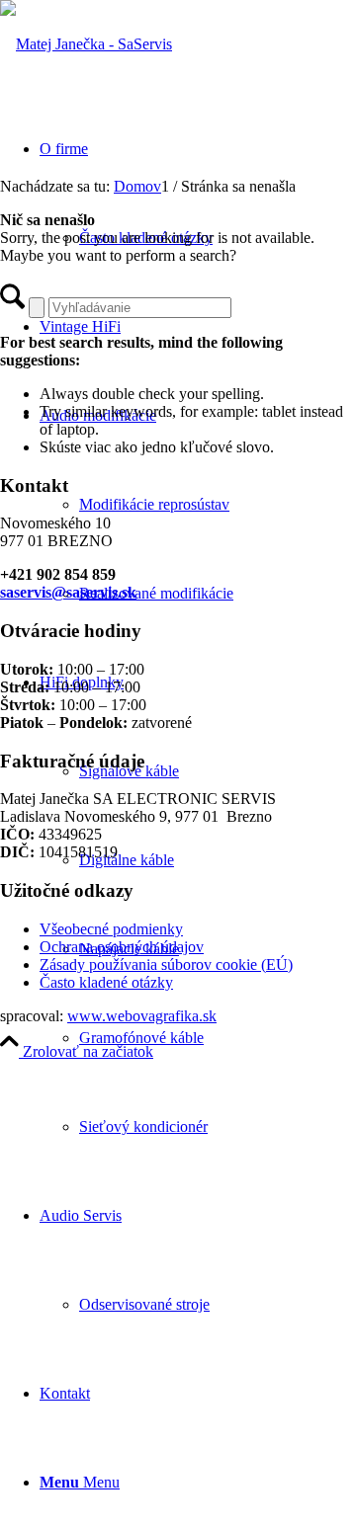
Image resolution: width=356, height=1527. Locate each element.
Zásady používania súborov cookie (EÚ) (166, 964)
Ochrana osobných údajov (122, 946)
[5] (86, 44)
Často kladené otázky (106, 982)
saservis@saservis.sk (68, 592)
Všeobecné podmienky (111, 929)
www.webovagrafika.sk (142, 1015)
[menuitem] (198, 504)
